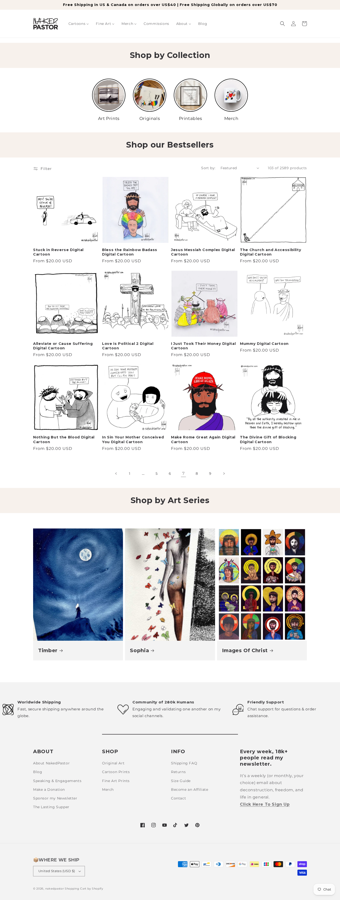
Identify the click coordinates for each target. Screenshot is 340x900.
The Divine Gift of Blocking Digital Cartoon (268, 439)
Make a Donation (49, 789)
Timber (47, 650)
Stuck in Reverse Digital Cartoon (58, 252)
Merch (108, 789)
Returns (178, 772)
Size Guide (181, 781)
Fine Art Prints (116, 781)
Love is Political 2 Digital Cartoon (128, 345)
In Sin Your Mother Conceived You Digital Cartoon (133, 439)
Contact (178, 798)
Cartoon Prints (116, 772)
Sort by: (208, 168)
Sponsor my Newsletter (55, 798)
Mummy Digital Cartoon (264, 343)
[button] (282, 23)
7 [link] (183, 473)
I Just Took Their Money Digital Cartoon (203, 345)
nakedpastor (54, 888)
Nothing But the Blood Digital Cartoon (64, 439)
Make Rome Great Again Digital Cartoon (203, 439)
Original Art (113, 763)
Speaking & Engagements (57, 781)
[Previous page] (116, 473)
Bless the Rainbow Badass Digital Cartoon (129, 252)
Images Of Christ (245, 650)
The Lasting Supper (51, 807)
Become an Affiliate (189, 789)
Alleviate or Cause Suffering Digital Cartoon (63, 345)
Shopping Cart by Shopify (84, 888)
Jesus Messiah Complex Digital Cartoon (203, 252)
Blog (37, 772)
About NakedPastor (51, 763)
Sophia (139, 650)
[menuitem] (79, 23)
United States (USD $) (56, 871)
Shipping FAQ (184, 763)
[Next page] (223, 473)
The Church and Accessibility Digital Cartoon (270, 252)
